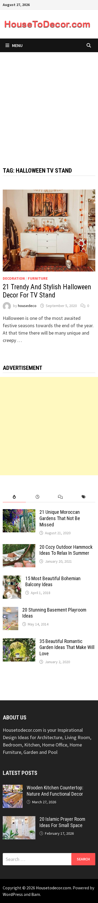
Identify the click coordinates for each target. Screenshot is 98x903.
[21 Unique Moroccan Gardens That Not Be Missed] (19, 513)
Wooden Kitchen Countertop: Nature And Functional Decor (55, 791)
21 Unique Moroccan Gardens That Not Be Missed (59, 518)
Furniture (38, 278)
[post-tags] (83, 497)
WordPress (13, 894)
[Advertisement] (49, 104)
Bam (35, 894)
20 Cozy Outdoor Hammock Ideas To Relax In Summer (66, 550)
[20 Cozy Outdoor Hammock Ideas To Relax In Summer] (19, 548)
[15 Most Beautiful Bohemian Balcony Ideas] (12, 579)
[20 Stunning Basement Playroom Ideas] (10, 610)
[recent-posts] (37, 497)
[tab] (14, 497)
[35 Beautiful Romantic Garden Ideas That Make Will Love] (19, 642)
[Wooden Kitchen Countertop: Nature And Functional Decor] (13, 788)
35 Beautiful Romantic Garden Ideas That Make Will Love (66, 647)
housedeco (27, 305)
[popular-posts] (14, 497)
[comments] (60, 497)
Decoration (14, 278)
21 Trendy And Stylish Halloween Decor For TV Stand (47, 291)
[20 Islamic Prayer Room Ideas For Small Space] (19, 820)
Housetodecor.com (53, 887)
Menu (17, 45)
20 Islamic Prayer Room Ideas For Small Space (62, 822)
